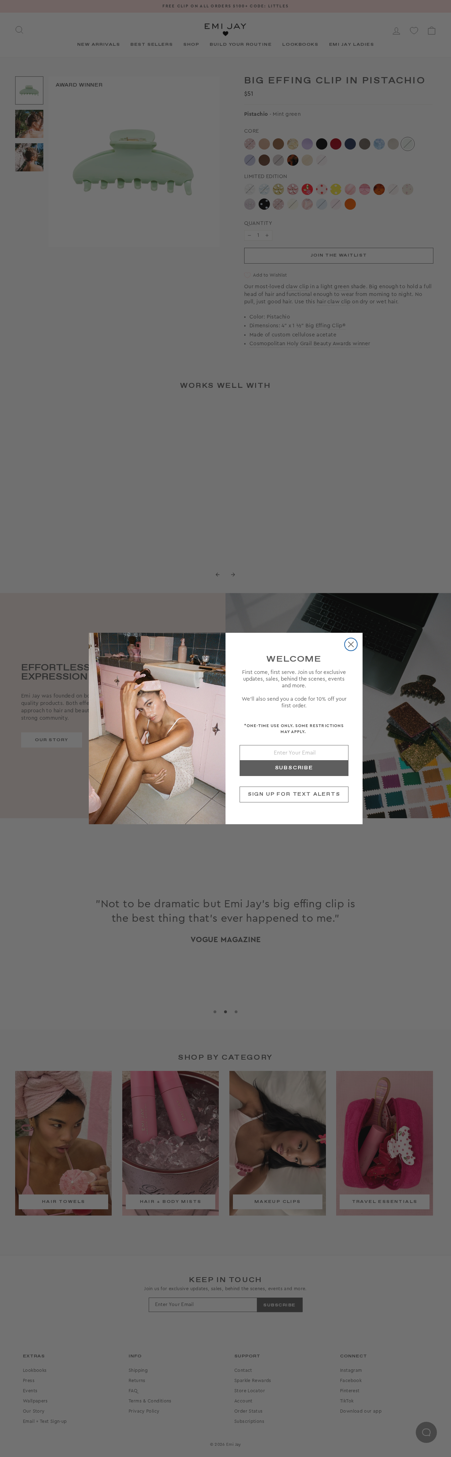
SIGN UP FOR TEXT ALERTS (294, 794)
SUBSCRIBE (294, 768)
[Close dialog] (351, 644)
